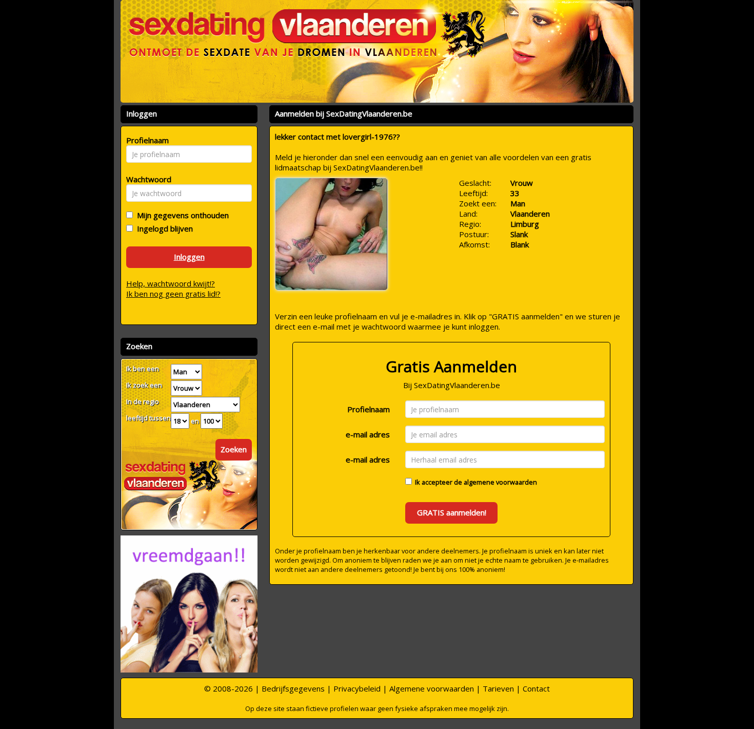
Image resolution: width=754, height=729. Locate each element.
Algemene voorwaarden (431, 688)
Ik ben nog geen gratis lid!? (173, 294)
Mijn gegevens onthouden (181, 215)
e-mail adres (368, 434)
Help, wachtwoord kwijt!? (170, 283)
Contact (536, 688)
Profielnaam (368, 409)
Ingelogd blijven (163, 228)
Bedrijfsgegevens (293, 688)
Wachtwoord (146, 179)
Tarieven (498, 688)
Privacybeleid (357, 688)
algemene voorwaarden (500, 482)
